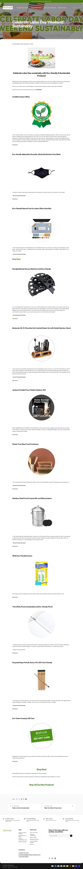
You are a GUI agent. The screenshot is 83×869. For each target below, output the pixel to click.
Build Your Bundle (23, 841)
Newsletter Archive (34, 839)
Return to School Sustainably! (20, 808)
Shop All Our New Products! (41, 784)
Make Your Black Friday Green (53, 808)
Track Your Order (34, 832)
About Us (32, 844)
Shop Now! (15, 198)
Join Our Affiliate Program (33, 842)
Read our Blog (33, 837)
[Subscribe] (71, 836)
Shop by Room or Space (22, 836)
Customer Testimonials (33, 835)
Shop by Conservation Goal (23, 839)
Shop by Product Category (22, 833)
